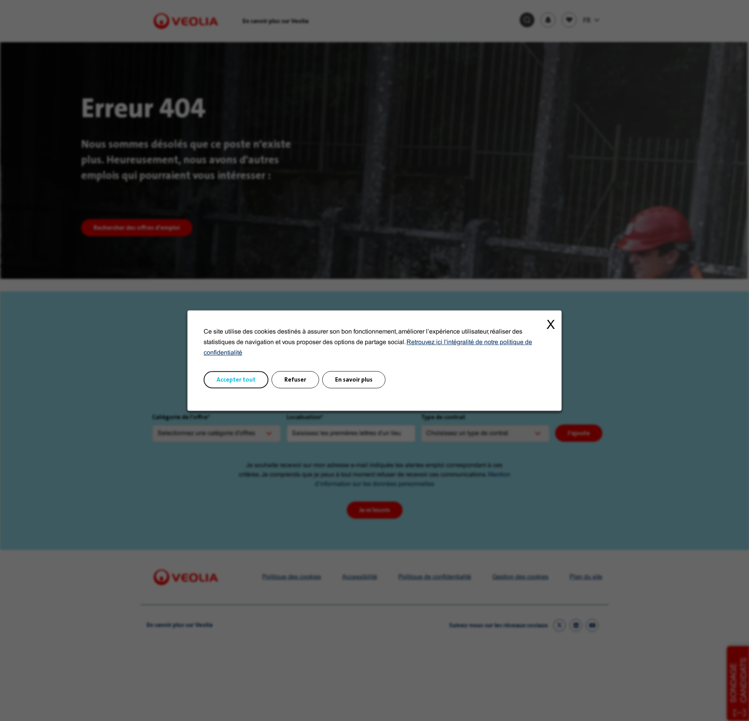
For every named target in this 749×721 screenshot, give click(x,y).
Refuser (295, 379)
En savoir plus (354, 379)
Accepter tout (236, 379)
